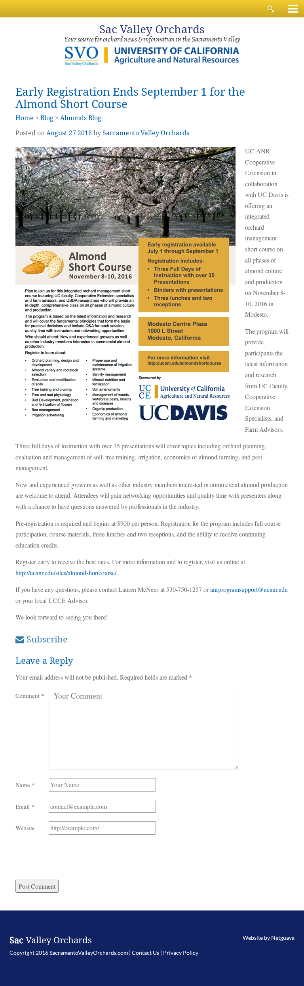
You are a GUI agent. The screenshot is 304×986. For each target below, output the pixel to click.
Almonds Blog (80, 118)
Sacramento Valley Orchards (146, 133)
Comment (29, 695)
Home (24, 118)
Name (25, 785)
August (56, 133)
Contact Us (145, 953)
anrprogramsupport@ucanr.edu (249, 589)
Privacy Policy (180, 953)
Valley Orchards (152, 29)
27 (72, 133)
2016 (85, 133)
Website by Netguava (268, 938)
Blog (46, 118)
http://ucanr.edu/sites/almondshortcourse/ (65, 573)
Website (25, 828)
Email (24, 806)
